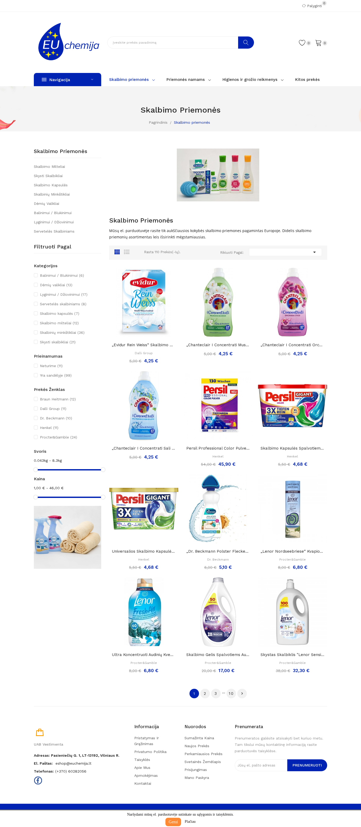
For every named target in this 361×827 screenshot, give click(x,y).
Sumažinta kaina (199, 738)
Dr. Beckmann (56, 418)
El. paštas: (43, 763)
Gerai (173, 822)
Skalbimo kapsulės (51, 185)
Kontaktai (142, 783)
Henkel (49, 428)
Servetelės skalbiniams (54, 231)
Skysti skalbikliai (48, 176)
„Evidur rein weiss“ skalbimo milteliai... (144, 345)
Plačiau (190, 822)
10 (231, 693)
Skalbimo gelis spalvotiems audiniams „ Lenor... (218, 654)
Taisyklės (142, 759)
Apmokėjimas (146, 775)
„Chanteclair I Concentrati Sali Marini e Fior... (144, 448)
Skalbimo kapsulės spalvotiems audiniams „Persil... (293, 448)
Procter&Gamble (58, 437)
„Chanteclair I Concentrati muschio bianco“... (218, 345)
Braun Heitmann (58, 399)
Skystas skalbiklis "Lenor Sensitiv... (293, 654)
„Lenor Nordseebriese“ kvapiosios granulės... (293, 551)
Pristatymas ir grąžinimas (146, 741)
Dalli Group (53, 408)
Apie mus (142, 767)
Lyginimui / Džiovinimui (54, 222)
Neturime (51, 366)
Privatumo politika (150, 752)
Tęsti (242, 693)
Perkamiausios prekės (203, 754)
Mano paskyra (196, 777)
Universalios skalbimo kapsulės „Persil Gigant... (144, 551)
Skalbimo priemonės (60, 151)
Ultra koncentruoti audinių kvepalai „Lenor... (144, 654)
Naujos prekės (196, 746)
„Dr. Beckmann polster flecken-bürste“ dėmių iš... (218, 551)
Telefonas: (44, 771)
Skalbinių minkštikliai (52, 194)
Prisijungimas (195, 770)
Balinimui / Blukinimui (53, 213)
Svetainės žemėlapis (202, 762)
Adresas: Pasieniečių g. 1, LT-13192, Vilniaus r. (76, 755)
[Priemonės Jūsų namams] (67, 537)
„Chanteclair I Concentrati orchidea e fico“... (293, 345)
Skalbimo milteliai (49, 166)
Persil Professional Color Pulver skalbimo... (218, 448)
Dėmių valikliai (46, 203)
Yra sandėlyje (56, 375)
